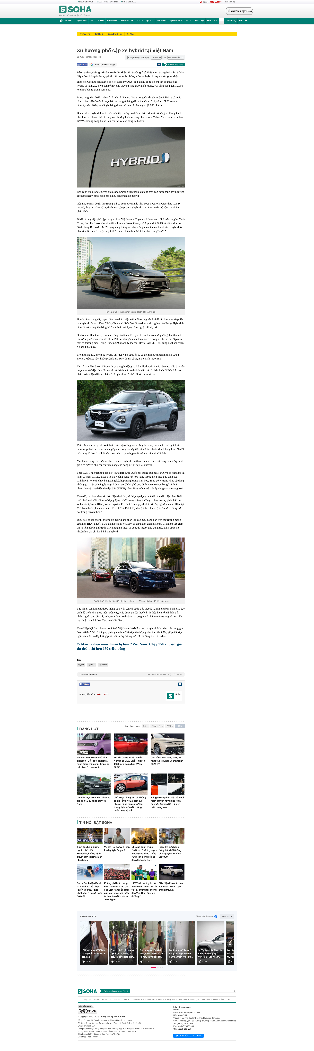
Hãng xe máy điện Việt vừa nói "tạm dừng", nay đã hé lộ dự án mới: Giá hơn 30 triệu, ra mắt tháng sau (167, 802)
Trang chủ (87, 999)
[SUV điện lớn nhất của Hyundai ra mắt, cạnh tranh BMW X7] (171, 872)
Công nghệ (231, 21)
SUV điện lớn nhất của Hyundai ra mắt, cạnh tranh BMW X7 (171, 886)
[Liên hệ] (180, 684)
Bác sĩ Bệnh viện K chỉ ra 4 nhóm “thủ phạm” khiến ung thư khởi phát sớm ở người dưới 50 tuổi (89, 890)
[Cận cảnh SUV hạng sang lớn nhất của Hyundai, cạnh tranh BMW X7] (167, 744)
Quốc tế (150, 21)
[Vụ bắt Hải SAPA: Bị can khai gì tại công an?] (117, 836)
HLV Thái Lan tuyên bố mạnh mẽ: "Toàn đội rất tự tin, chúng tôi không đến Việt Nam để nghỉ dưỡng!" (144, 890)
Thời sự (100, 21)
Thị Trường (85, 34)
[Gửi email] (159, 64)
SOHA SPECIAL (129, 2)
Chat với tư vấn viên (190, 1036)
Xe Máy (130, 34)
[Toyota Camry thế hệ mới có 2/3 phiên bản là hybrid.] (131, 273)
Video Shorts (88, 916)
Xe (221, 21)
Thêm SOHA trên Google (104, 65)
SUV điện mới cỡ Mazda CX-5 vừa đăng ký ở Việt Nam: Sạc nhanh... (210, 953)
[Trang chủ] (75, 11)
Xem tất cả (227, 916)
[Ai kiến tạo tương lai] (238, 11)
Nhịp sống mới (175, 21)
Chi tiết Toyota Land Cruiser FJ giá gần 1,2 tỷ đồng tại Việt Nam (93, 801)
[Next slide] (230, 944)
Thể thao (161, 21)
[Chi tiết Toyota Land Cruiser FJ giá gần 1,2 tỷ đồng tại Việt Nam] (94, 784)
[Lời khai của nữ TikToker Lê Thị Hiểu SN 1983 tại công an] (94, 943)
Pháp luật (199, 21)
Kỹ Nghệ (99, 34)
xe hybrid (103, 665)
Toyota (81, 665)
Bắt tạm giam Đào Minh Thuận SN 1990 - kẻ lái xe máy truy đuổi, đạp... (151, 953)
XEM (180, 726)
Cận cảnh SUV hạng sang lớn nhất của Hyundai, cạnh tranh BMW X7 (167, 761)
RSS (230, 999)
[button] (153, 967)
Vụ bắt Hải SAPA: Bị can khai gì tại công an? (117, 849)
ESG (91, 21)
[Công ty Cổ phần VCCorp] (117, 1009)
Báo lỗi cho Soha (175, 65)
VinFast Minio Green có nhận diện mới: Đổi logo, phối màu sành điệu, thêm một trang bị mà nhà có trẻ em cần (93, 762)
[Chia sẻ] (82, 64)
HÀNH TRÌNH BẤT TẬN (108, 2)
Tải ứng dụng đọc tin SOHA (116, 991)
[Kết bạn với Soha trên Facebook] (170, 696)
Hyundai (91, 665)
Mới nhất (69, 21)
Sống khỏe (212, 21)
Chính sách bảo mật (182, 1029)
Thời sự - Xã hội (100, 999)
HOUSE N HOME (86, 2)
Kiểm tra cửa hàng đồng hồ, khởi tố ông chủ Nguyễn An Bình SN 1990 (170, 852)
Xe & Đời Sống (115, 34)
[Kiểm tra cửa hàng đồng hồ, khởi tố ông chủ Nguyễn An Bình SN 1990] (171, 836)
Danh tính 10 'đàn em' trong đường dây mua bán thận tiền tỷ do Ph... (181, 953)
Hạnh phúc (82, 21)
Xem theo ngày (132, 726)
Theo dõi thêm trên (204, 916)
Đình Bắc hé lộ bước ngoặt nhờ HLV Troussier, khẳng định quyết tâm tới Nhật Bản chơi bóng (89, 854)
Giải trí (188, 21)
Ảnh (222, 999)
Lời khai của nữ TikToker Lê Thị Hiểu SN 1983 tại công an (94, 953)
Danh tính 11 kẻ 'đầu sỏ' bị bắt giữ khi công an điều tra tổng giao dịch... (123, 953)
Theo (130, 674)
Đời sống (243, 21)
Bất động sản (127, 21)
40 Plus (140, 21)
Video (215, 999)
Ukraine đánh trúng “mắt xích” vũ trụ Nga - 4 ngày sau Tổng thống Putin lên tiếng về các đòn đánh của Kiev (144, 854)
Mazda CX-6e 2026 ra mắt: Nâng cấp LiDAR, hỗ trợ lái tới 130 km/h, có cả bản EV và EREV (130, 762)
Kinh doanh (112, 21)
